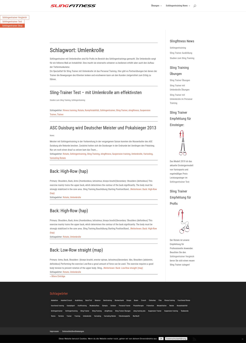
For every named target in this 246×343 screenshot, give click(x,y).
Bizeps (129, 300)
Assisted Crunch (66, 300)
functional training (57, 306)
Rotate (81, 110)
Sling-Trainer (121, 110)
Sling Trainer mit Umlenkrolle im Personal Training (181, 99)
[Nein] (242, 339)
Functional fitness (184, 300)
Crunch (143, 300)
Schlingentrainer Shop (12, 25)
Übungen (155, 6)
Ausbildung (79, 300)
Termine (61, 316)
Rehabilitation (162, 306)
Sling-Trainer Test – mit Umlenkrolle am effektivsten (96, 92)
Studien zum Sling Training (60, 100)
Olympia (105, 306)
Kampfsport (71, 306)
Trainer (60, 114)
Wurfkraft (136, 316)
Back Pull (88, 300)
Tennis (53, 316)
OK (161, 338)
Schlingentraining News (177, 6)
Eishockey (152, 300)
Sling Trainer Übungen (180, 80)
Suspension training (121, 154)
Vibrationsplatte (124, 316)
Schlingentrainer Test (12, 21)
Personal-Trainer (124, 306)
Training (77, 316)
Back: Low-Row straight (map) (76, 250)
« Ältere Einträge (57, 276)
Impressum (54, 331)
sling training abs (139, 311)
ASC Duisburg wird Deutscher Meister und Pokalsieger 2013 (103, 127)
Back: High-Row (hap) (69, 171)
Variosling (148, 154)
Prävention (150, 306)
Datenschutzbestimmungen (73, 331)
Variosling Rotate (58, 158)
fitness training (70, 110)
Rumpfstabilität (92, 110)
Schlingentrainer (107, 110)
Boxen (136, 300)
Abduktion (54, 300)
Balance (98, 300)
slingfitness (133, 110)
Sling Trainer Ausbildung (181, 53)
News (52, 135)
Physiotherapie (138, 306)
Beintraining (107, 300)
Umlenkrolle (136, 154)
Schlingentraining (78, 100)
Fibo (160, 300)
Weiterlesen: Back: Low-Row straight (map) (123, 268)
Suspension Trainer (154, 311)
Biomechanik (119, 300)
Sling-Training (93, 154)
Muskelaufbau (94, 306)
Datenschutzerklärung (176, 338)
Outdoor (113, 306)
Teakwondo (184, 311)
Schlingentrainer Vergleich (14, 17)
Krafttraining (82, 306)
